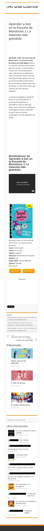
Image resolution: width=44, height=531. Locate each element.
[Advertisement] (20, 49)
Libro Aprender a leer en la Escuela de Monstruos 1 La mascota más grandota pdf (22, 329)
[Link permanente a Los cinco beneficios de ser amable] (11, 433)
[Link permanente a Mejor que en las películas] (22, 353)
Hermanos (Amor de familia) (20, 336)
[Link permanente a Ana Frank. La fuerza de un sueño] (21, 464)
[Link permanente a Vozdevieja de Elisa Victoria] (19, 446)
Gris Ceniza (24, 440)
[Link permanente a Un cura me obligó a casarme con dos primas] (21, 473)
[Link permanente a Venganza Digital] (15, 511)
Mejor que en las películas (18, 362)
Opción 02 (15, 271)
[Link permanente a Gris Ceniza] (13, 440)
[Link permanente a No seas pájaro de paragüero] (11, 487)
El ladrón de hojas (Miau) (24, 339)
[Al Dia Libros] (22, 7)
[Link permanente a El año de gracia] (22, 375)
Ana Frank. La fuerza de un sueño (20, 468)
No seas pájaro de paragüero (23, 485)
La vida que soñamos (31, 495)
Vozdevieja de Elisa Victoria (18, 449)
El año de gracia (18, 383)
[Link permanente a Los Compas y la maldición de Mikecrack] (11, 504)
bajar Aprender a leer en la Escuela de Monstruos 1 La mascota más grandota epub (21, 318)
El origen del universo (20, 405)
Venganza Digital (28, 512)
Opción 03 (29, 271)
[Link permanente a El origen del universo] (22, 397)
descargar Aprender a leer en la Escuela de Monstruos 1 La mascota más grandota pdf (20, 324)
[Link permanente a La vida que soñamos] (17, 494)
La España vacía (22, 455)
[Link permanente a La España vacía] (11, 457)
